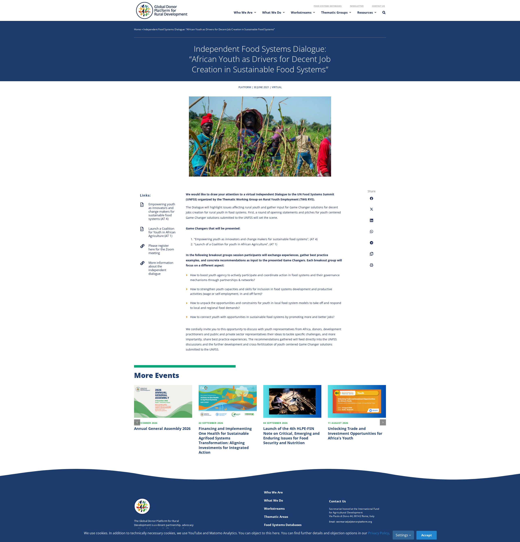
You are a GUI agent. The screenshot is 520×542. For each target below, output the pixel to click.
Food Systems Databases (328, 5)
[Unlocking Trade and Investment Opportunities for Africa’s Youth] (357, 401)
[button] (383, 15)
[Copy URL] (371, 256)
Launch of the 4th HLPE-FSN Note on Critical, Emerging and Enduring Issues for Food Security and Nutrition (291, 435)
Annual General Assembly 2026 (162, 428)
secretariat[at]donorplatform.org (354, 521)
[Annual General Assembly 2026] (163, 401)
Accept (426, 535)
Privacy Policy (378, 533)
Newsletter (357, 5)
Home (137, 29)
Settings (402, 535)
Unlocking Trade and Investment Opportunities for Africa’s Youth (355, 433)
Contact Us (378, 5)
